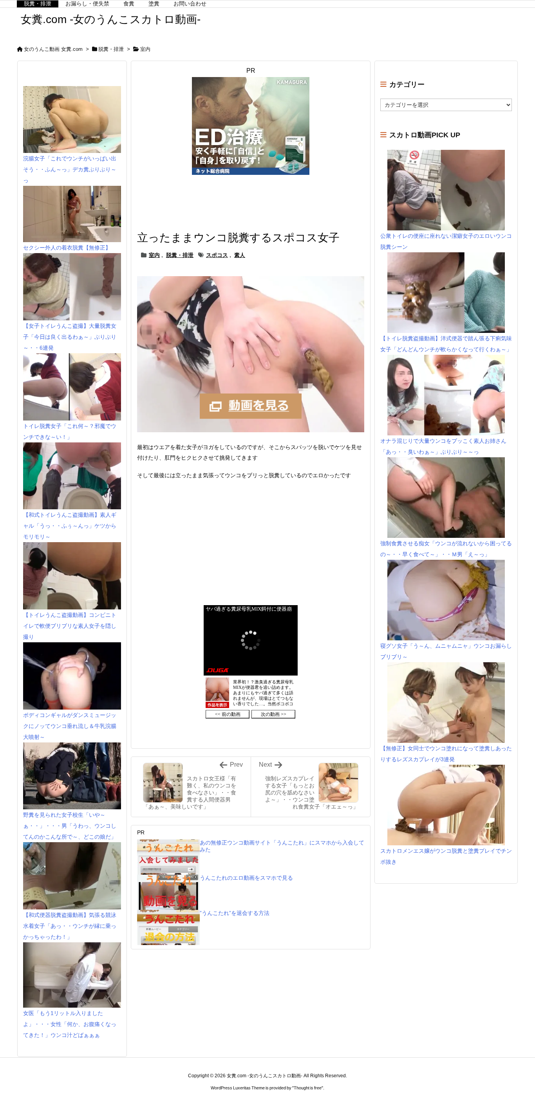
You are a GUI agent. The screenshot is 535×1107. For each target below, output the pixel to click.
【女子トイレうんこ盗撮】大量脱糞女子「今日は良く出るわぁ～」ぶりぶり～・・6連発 (69, 337)
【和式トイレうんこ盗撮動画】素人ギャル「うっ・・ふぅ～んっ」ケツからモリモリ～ (69, 526)
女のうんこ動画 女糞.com (53, 49)
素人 (239, 255)
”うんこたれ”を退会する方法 (234, 913)
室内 (145, 49)
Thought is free (308, 1087)
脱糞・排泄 (111, 49)
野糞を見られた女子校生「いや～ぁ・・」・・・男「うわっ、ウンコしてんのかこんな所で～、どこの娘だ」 (69, 826)
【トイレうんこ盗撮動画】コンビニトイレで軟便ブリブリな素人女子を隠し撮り (69, 626)
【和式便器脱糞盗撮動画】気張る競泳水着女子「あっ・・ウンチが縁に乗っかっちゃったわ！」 (69, 926)
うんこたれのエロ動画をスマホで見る (246, 878)
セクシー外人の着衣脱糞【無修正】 (67, 247)
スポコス (217, 255)
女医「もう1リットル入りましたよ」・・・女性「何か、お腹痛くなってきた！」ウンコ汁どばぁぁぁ (69, 1024)
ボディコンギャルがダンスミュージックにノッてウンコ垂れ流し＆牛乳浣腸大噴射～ (69, 726)
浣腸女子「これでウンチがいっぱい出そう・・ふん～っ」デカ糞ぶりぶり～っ (69, 169)
